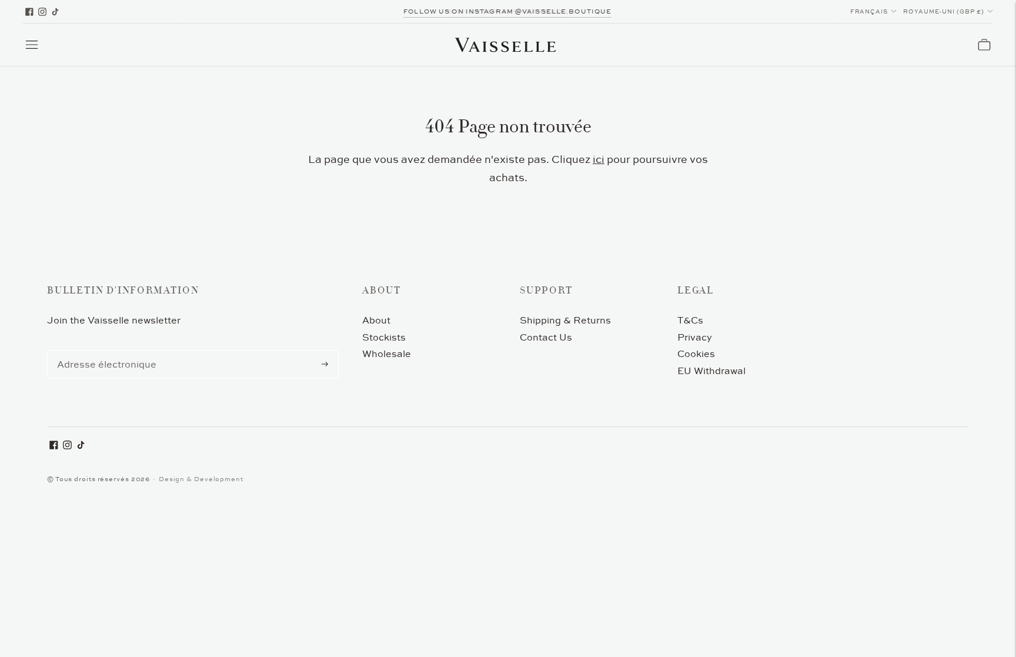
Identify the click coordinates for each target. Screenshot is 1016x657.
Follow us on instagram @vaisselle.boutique (507, 11)
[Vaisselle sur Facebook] (29, 12)
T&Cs (690, 320)
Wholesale (386, 353)
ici (598, 159)
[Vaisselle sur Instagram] (42, 12)
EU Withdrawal (711, 370)
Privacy (694, 337)
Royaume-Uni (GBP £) (943, 11)
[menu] (32, 45)
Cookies (696, 353)
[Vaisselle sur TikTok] (55, 12)
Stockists (384, 337)
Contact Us (546, 337)
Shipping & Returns (565, 320)
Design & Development (201, 478)
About (376, 320)
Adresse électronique (102, 350)
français (869, 11)
